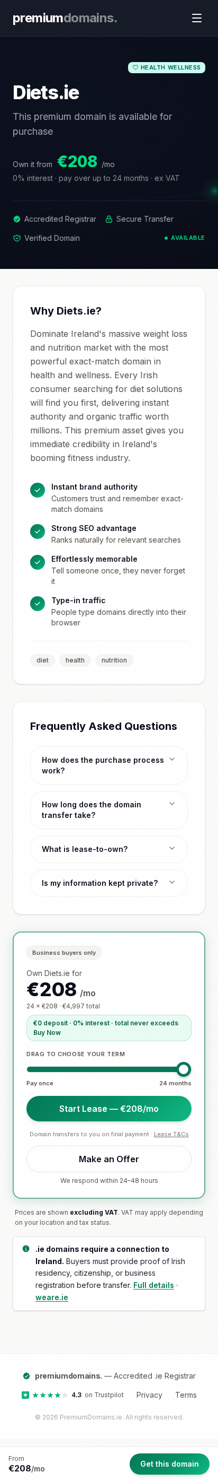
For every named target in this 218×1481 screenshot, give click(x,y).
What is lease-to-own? (85, 848)
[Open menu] (196, 18)
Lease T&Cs (171, 1134)
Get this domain (169, 1463)
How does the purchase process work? (103, 765)
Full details (153, 1285)
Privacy (149, 1394)
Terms (186, 1394)
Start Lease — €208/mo (109, 1108)
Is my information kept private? (100, 882)
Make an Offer (109, 1159)
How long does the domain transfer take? (91, 810)
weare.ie (51, 1297)
